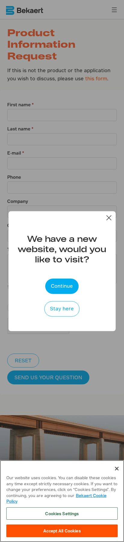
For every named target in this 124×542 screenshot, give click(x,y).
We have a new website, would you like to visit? (62, 248)
